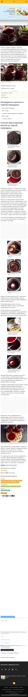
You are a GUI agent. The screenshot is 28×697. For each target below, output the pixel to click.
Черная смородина (5, 486)
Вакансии (21, 687)
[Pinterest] (7, 496)
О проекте (6, 687)
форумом (19, 632)
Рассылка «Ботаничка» (13, 687)
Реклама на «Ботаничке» (7, 689)
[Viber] (14, 496)
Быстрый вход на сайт (5, 642)
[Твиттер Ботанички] (12, 669)
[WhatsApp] (10, 496)
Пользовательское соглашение (19, 689)
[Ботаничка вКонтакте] (5, 669)
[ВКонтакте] (3, 496)
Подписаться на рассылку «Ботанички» (10, 653)
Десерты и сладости (17, 480)
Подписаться (23, 645)
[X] (12, 496)
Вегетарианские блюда (9, 22)
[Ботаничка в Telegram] (9, 669)
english (7, 465)
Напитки (16, 482)
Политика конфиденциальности (12, 691)
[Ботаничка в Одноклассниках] (2, 669)
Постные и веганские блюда (7, 482)
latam (15, 465)
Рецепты (2, 22)
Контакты (20, 691)
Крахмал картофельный (15, 486)
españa (11, 465)
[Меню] (2, 2)
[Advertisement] (14, 556)
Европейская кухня (5, 490)
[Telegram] (9, 496)
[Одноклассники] (5, 496)
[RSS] (16, 669)
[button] (26, 1)
